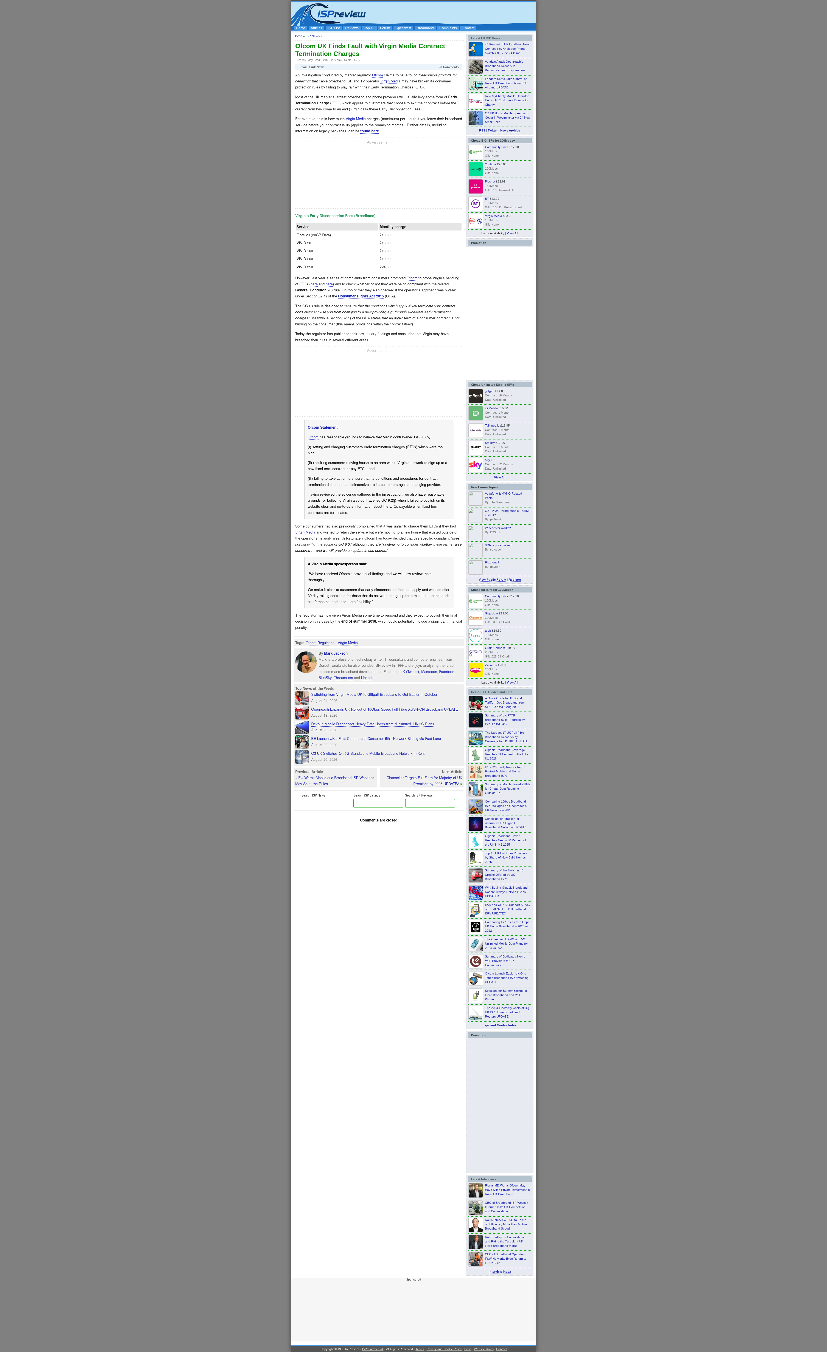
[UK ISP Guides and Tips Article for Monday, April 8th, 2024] (476, 915)
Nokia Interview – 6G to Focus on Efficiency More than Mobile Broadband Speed (506, 1224)
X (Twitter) (411, 671)
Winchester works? (498, 528)
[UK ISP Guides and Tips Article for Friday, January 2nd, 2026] (476, 847)
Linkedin (367, 677)
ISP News (313, 36)
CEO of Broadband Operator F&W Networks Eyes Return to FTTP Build (505, 1259)
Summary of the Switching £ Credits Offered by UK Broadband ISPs (504, 875)
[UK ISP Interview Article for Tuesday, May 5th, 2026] (476, 1196)
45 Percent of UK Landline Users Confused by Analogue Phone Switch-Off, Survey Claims (507, 49)
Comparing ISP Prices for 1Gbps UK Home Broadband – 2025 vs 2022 (507, 926)
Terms (420, 1349)
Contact (468, 28)
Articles (316, 28)
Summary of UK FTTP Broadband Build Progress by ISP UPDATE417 (505, 720)
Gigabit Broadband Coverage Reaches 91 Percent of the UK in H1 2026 (507, 754)
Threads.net (343, 677)
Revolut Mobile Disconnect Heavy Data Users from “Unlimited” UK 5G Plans (372, 723)
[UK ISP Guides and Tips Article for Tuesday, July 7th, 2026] (476, 761)
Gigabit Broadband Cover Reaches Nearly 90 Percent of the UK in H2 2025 (505, 840)
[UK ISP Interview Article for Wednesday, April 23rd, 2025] (476, 1265)
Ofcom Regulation (320, 642)
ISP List (334, 28)
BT (487, 198)
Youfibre (490, 164)
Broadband (425, 28)
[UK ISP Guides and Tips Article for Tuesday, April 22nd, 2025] (476, 881)
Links (467, 1349)
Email (303, 67)
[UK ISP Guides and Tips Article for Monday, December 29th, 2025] (476, 829)
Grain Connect (495, 648)
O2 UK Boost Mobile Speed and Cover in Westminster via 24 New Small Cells (507, 117)
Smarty (490, 442)
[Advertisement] (455, 13)
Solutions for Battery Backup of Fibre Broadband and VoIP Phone (506, 995)
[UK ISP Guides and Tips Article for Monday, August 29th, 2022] (476, 709)
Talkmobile (492, 425)
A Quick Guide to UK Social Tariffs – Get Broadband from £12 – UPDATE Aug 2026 (505, 702)
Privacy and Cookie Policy (444, 1349)
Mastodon (429, 671)
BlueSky (325, 677)
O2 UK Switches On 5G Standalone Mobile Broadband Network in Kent (368, 753)
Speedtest (403, 28)
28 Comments (449, 67)
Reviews (352, 28)
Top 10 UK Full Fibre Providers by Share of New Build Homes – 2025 (506, 857)
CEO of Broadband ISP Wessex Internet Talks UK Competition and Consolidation (506, 1207)
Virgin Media (390, 81)
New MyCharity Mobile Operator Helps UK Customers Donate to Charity (507, 100)
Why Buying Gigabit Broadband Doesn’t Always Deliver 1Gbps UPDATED (506, 892)
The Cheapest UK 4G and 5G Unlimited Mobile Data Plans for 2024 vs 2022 (506, 943)
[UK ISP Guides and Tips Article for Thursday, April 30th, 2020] (476, 726)
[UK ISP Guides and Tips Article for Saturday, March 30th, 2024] (476, 1019)
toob (488, 630)
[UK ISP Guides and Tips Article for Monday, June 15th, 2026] (476, 778)
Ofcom (377, 74)
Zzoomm (491, 665)
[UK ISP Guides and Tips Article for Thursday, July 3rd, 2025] (476, 864)
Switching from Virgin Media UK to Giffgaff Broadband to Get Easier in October (374, 694)
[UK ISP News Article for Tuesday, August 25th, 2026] (476, 89)
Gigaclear (491, 613)
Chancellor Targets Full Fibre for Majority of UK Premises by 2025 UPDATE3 (424, 780)
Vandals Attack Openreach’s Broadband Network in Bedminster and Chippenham (505, 66)
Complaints (448, 28)
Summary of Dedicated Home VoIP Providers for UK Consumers (505, 961)
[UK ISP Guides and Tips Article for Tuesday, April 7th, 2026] (476, 812)
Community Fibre (496, 147)
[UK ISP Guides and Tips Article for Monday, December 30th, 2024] (476, 950)
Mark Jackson (336, 653)
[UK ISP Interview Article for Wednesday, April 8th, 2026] (476, 1213)
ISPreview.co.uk (373, 1349)
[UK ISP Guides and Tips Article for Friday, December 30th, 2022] (476, 967)
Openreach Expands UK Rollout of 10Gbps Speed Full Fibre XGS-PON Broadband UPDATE (384, 709)
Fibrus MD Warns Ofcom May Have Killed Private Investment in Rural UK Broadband (507, 1190)
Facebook (447, 671)
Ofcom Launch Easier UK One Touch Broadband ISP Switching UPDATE (507, 978)
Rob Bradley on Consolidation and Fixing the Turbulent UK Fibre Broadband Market (505, 1241)
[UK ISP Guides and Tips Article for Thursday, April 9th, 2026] (476, 795)
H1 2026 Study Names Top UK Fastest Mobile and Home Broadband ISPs (506, 771)
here (314, 283)
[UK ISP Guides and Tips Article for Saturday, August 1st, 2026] (476, 743)
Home (300, 28)
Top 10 (369, 28)
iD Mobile (491, 408)
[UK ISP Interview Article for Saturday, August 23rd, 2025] (476, 1248)
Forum (385, 28)
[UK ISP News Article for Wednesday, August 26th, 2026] (476, 55)
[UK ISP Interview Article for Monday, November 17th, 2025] (476, 1231)
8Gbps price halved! (498, 545)
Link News (317, 67)
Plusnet (490, 181)
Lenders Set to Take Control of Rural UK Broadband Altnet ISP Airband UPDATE (506, 83)
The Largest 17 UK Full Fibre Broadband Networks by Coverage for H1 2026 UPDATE (506, 737)
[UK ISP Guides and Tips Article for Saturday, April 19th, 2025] (476, 933)
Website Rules (484, 1349)
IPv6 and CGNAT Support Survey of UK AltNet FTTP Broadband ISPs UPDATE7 (507, 909)
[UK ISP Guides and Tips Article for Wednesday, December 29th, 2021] (476, 1001)
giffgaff (489, 391)
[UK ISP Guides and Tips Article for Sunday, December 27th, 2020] (476, 898)
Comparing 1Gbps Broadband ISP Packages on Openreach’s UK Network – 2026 (506, 806)
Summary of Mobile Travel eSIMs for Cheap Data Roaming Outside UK (507, 789)
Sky (487, 460)
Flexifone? (492, 562)
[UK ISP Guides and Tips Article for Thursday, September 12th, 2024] (476, 984)
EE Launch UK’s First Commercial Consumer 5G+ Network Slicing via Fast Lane (376, 738)
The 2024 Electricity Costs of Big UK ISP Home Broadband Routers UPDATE (507, 1012)
